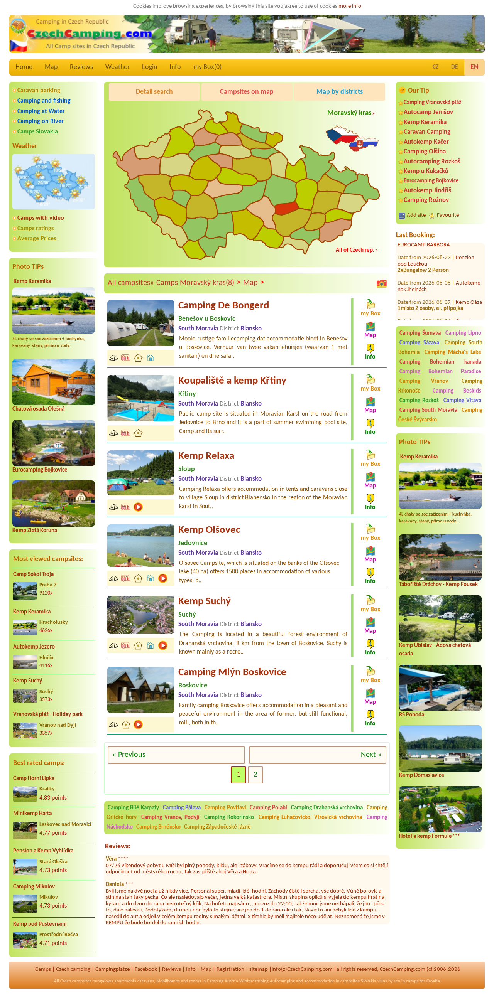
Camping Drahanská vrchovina (327, 808)
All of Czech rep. (355, 250)
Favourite (448, 215)
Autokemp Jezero (34, 647)
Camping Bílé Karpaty (133, 808)
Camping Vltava (462, 401)
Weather (117, 67)
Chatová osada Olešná (38, 409)
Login (149, 67)
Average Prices (36, 239)
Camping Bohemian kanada (440, 362)
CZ (436, 67)
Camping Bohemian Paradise (440, 372)
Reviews (81, 67)
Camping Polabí (268, 808)
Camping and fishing (44, 101)
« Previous (128, 755)
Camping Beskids (457, 391)
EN (474, 67)
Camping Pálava (182, 808)
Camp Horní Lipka (33, 779)
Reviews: (117, 846)
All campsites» (131, 283)
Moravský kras (349, 113)
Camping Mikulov (34, 887)
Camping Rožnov (426, 200)
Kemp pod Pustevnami (40, 924)
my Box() (207, 67)
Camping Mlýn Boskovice (232, 672)
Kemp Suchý (27, 681)
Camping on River (40, 121)
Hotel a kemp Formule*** (429, 836)
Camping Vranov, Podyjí (170, 817)
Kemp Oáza (469, 285)
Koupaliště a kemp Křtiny (232, 381)
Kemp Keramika (32, 282)
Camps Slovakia (37, 132)
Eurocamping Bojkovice (40, 470)
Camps (43, 969)
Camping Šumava (420, 333)
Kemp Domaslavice (421, 775)
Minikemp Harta (32, 814)
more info (349, 6)
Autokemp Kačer (426, 142)
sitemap (258, 969)
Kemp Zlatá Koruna (34, 531)
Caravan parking (38, 91)
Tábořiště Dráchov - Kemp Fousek (438, 585)
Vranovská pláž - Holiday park (48, 715)
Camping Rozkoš (419, 401)
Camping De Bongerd (223, 306)
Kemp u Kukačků (426, 171)
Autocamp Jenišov (428, 112)
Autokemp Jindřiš (427, 190)
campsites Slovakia (358, 981)
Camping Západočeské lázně (217, 827)
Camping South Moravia (428, 410)
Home (23, 67)
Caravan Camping (427, 132)
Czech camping (73, 969)
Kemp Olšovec (209, 530)
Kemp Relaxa (206, 456)
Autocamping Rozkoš (432, 161)
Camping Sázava (419, 343)
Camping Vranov (423, 381)
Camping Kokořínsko (229, 817)
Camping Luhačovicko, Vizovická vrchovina (310, 817)
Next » (371, 755)
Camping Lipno (463, 333)
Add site (416, 215)
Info (175, 67)
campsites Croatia (423, 981)
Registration (230, 969)
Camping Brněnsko (158, 827)
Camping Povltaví (225, 808)
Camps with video (40, 218)
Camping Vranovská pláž (432, 103)
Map (51, 67)
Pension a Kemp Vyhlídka (43, 851)
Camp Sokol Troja (33, 575)
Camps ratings (35, 229)
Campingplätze (112, 969)
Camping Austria (222, 981)
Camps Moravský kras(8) (198, 283)
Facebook (146, 969)
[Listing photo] (381, 283)
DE (454, 67)
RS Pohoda (411, 715)
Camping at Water (41, 111)
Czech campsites (75, 981)
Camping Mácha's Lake (453, 352)
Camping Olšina (425, 151)
